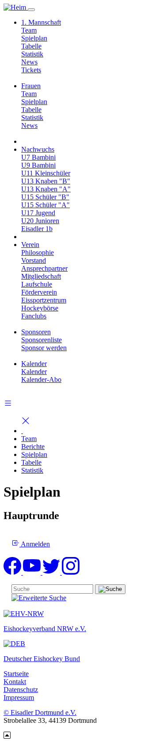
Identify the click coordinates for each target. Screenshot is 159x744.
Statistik (32, 54)
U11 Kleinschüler (45, 173)
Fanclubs (33, 316)
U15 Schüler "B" (45, 197)
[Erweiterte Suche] (38, 598)
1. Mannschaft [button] (41, 22)
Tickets (31, 70)
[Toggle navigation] (31, 9)
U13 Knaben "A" (46, 189)
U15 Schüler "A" (45, 205)
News (29, 62)
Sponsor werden (44, 347)
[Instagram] (71, 572)
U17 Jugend (38, 213)
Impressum (19, 697)
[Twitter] (52, 572)
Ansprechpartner (44, 268)
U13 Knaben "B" (45, 181)
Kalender (34, 371)
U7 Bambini (38, 157)
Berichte (33, 446)
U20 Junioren (40, 220)
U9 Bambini (38, 165)
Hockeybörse (39, 308)
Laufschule (36, 284)
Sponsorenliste (41, 340)
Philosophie (37, 252)
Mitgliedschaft (41, 276)
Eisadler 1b (37, 228)
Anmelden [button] (34, 544)
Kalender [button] (34, 363)
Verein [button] (30, 244)
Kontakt (15, 681)
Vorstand (33, 260)
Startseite (16, 673)
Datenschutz (21, 689)
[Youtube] (32, 572)
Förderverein (39, 292)
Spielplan (34, 38)
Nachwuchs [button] (37, 149)
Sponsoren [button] (36, 332)
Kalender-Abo (41, 379)
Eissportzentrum (43, 300)
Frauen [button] (31, 86)
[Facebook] (13, 572)
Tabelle (31, 46)
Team (29, 30)
